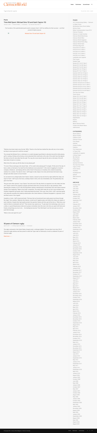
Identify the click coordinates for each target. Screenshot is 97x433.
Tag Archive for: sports (10, 11)
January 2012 (76, 361)
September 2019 (77, 229)
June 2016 (76, 305)
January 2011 (76, 367)
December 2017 (77, 270)
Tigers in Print (76, 166)
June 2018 (76, 258)
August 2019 (76, 231)
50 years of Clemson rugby (14, 224)
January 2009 (76, 377)
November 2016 (77, 295)
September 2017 (77, 276)
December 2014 (77, 334)
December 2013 (77, 346)
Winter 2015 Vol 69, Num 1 (80, 100)
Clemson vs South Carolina (80, 34)
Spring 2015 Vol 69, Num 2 (80, 67)
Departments (76, 117)
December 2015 (77, 317)
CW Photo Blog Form (78, 45)
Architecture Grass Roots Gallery (81, 26)
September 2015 (77, 323)
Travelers (75, 170)
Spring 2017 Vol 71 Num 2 (80, 71)
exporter (75, 143)
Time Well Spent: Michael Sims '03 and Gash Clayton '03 (25, 22)
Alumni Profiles (16, 24)
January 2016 (76, 315)
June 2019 (76, 235)
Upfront (75, 174)
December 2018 (77, 247)
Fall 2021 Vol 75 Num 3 (79, 53)
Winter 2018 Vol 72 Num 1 (80, 108)
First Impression (77, 149)
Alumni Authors (77, 133)
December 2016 (77, 293)
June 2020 (76, 214)
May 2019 (75, 237)
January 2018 (76, 268)
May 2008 (75, 383)
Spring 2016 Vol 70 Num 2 (80, 69)
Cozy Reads (76, 141)
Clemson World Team (78, 44)
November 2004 (77, 408)
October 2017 (76, 274)
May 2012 (75, 360)
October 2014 (76, 338)
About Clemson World (78, 123)
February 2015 (77, 330)
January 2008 (76, 385)
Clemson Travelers (78, 32)
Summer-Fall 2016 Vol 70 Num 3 (81, 82)
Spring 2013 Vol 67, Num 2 (80, 63)
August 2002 (76, 422)
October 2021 (76, 198)
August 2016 (76, 301)
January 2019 (76, 245)
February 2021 (77, 204)
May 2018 (75, 260)
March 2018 (76, 264)
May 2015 (75, 326)
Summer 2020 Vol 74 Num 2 (80, 77)
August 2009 (76, 375)
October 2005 (76, 400)
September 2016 (77, 299)
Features (75, 147)
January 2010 (76, 373)
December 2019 (77, 223)
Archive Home (76, 28)
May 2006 (75, 397)
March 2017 (76, 288)
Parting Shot (76, 159)
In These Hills (76, 151)
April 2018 (75, 262)
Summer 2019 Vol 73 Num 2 (80, 75)
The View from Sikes (78, 92)
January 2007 (76, 391)
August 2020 (76, 212)
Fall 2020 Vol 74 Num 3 (79, 51)
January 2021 (76, 206)
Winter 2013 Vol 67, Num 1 (80, 96)
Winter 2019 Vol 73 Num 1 (80, 110)
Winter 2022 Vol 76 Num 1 (80, 115)
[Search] (91, 4)
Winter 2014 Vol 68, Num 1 (80, 98)
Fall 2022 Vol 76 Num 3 (79, 55)
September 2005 (77, 402)
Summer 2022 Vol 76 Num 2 (80, 80)
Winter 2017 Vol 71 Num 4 (80, 106)
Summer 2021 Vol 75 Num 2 (80, 78)
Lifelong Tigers (16, 225)
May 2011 (75, 365)
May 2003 (75, 420)
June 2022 (76, 188)
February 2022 (77, 194)
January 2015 (76, 332)
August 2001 (76, 424)
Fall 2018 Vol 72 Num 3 (79, 47)
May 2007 (75, 389)
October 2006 (76, 393)
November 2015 (77, 319)
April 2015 (75, 328)
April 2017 (75, 286)
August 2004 (76, 410)
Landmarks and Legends (79, 57)
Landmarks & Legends (79, 153)
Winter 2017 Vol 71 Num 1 (80, 104)
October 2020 (76, 210)
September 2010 (77, 369)
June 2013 (76, 354)
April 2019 (75, 239)
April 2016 (75, 309)
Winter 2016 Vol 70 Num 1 (80, 102)
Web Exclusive (77, 176)
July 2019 (75, 233)
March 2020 (76, 218)
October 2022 (76, 184)
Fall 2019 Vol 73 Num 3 (79, 49)
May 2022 (75, 190)
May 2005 (75, 404)
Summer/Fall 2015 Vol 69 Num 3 (81, 90)
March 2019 (76, 241)
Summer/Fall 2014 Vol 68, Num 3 (81, 88)
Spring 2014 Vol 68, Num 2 (80, 65)
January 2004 (76, 414)
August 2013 (76, 352)
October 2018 (76, 251)
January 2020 (76, 221)
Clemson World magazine (79, 40)
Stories (75, 119)
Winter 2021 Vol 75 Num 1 (80, 114)
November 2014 (77, 336)
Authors (75, 121)
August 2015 (76, 325)
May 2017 (75, 284)
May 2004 (75, 412)
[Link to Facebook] (87, 431)
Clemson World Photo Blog (80, 42)
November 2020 (77, 208)
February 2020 (77, 219)
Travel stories (76, 94)
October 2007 (76, 387)
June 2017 (76, 282)
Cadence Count (77, 137)
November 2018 (77, 249)
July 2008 (75, 381)
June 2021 (76, 202)
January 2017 (76, 291)
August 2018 (76, 254)
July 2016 (75, 303)
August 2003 (76, 418)
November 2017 (77, 272)
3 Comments (29, 225)
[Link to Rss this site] (90, 431)
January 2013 (76, 356)
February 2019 (77, 243)
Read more (7, 236)
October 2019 (76, 227)
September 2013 (77, 350)
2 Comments (24, 24)
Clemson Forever (77, 139)
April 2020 (75, 216)
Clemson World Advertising (80, 36)
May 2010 (75, 371)
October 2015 (76, 321)
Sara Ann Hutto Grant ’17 (35, 24)
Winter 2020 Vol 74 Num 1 (80, 112)
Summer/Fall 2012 (78, 163)
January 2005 (76, 406)
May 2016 (75, 307)
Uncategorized (77, 172)
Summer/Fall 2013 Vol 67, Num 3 (81, 86)
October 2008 (76, 379)
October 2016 (76, 297)
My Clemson (22, 225)
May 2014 (75, 342)
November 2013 (77, 348)
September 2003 (77, 416)
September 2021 (77, 200)
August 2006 (76, 395)
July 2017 (75, 280)
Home (88, 11)
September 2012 (77, 358)
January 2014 (76, 344)
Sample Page (76, 61)
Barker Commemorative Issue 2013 (82, 30)
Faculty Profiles (77, 145)
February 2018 (77, 266)
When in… (75, 178)
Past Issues (76, 59)
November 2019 (77, 225)
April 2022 (75, 192)
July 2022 (75, 186)
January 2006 (76, 398)
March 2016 (76, 311)
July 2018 (75, 256)
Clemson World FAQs (78, 38)
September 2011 (77, 363)
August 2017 (76, 278)
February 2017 (77, 290)
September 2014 (77, 340)
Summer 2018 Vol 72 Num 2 (80, 73)
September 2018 (77, 253)
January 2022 (76, 196)
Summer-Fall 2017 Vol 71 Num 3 (81, 84)
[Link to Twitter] (92, 431)
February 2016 (77, 313)
